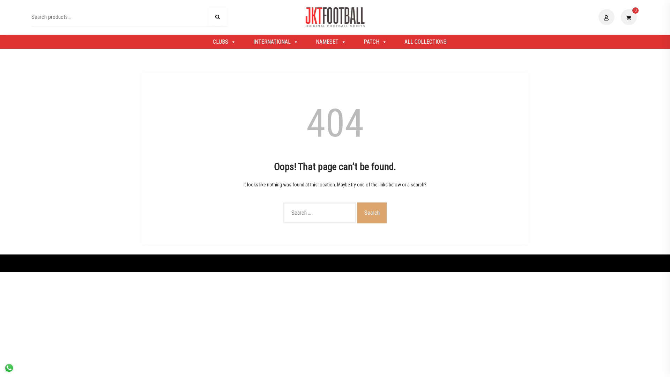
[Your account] (607, 17)
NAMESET (327, 41)
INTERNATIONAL (272, 41)
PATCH (371, 41)
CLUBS (220, 41)
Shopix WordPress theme (359, 263)
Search (218, 18)
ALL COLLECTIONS (425, 41)
